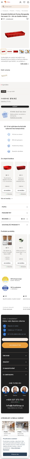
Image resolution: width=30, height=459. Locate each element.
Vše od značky (5, 198)
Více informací (15, 448)
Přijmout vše (15, 454)
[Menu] (2, 2)
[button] (7, 262)
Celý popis (23, 63)
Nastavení (6, 449)
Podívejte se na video (16, 117)
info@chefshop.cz (15, 405)
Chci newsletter (15, 345)
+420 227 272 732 (15, 400)
